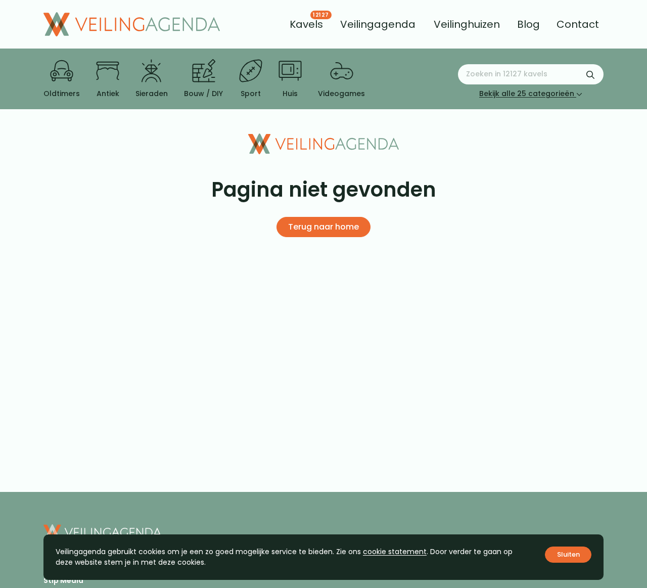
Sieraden (151, 93)
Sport (251, 93)
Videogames (341, 93)
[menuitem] (306, 24)
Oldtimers (61, 93)
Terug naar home (323, 227)
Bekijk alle (526, 93)
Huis (290, 93)
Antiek (108, 93)
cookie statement (395, 552)
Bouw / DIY (203, 93)
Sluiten (568, 554)
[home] (131, 24)
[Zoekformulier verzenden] (590, 74)
